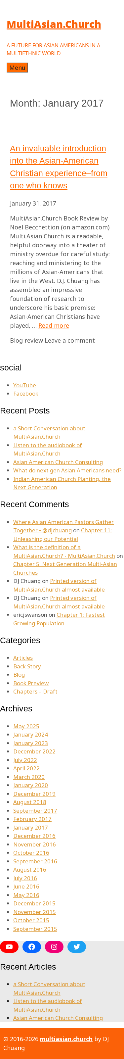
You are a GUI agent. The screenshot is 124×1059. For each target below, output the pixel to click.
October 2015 (31, 920)
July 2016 (25, 878)
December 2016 (34, 836)
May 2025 (26, 726)
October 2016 (31, 852)
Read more (53, 325)
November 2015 (34, 912)
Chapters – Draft (35, 691)
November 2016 (34, 844)
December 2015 (34, 903)
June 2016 (26, 886)
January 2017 (30, 827)
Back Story (27, 666)
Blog (16, 340)
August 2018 (29, 802)
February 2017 (32, 819)
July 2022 (25, 760)
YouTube (24, 385)
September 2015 (35, 929)
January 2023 (30, 743)
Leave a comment (70, 340)
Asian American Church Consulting (58, 462)
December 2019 (34, 793)
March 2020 (29, 777)
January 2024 (30, 734)
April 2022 (26, 768)
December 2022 (34, 751)
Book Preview (31, 683)
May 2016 (26, 895)
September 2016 (35, 861)
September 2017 (35, 810)
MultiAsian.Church (54, 24)
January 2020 (30, 785)
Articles (23, 657)
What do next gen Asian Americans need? (67, 470)
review (33, 340)
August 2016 (29, 869)
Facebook (25, 393)
